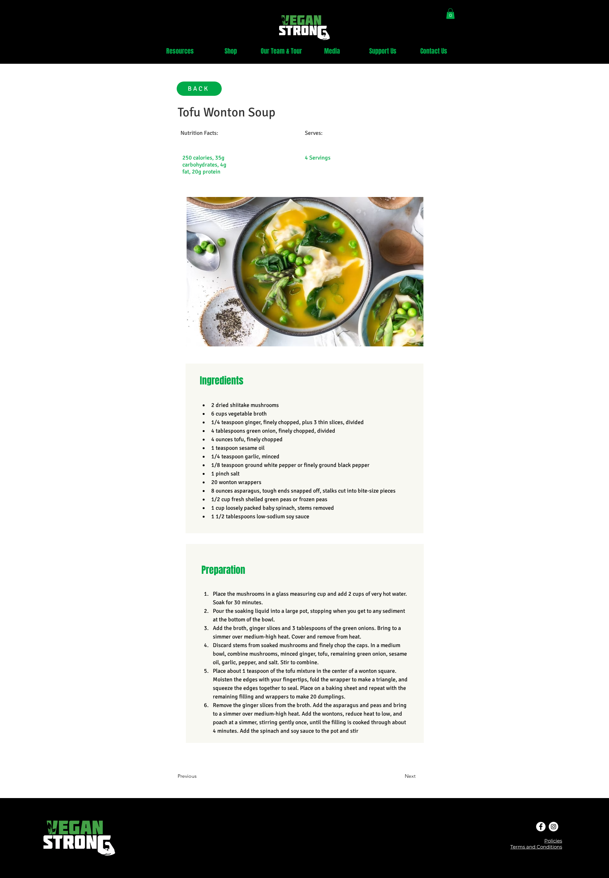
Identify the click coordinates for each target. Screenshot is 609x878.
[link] (450, 13)
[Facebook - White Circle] (541, 826)
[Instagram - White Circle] (553, 826)
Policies (553, 841)
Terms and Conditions (536, 847)
